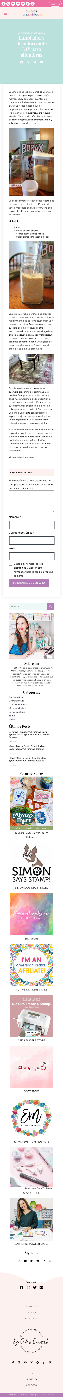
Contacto (31, 1385)
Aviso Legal (31, 1318)
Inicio (31, 1373)
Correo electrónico (22, 532)
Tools (12, 716)
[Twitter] (18, 4)
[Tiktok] (28, 4)
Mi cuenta (31, 1379)
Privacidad (31, 1307)
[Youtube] (13, 4)
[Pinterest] (23, 4)
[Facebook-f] (3, 4)
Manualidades (36, 33)
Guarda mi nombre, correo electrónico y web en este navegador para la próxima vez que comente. (33, 569)
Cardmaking (16, 697)
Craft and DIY (16, 701)
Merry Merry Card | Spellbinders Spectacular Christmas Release (27, 747)
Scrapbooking (17, 712)
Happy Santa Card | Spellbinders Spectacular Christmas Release (27, 759)
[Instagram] (8, 4)
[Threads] (32, 4)
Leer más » (13, 741)
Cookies (31, 1313)
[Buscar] (50, 606)
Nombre (15, 516)
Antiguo (22, 33)
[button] (5, 13)
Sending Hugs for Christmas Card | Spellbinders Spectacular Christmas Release (29, 735)
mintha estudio (48, 1395)
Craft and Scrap (18, 704)
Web (12, 548)
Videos (13, 719)
